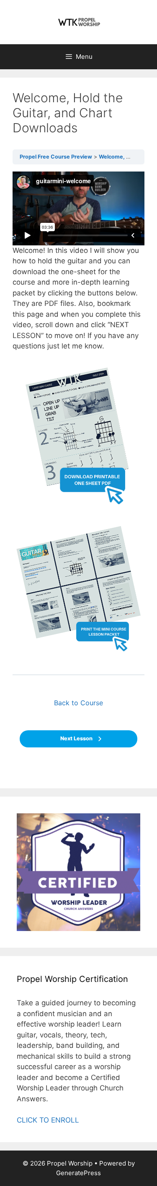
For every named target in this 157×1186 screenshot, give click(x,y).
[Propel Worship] (79, 22)
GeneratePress (78, 1173)
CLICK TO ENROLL (48, 1120)
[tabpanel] (78, 417)
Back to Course (78, 703)
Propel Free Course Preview (56, 157)
